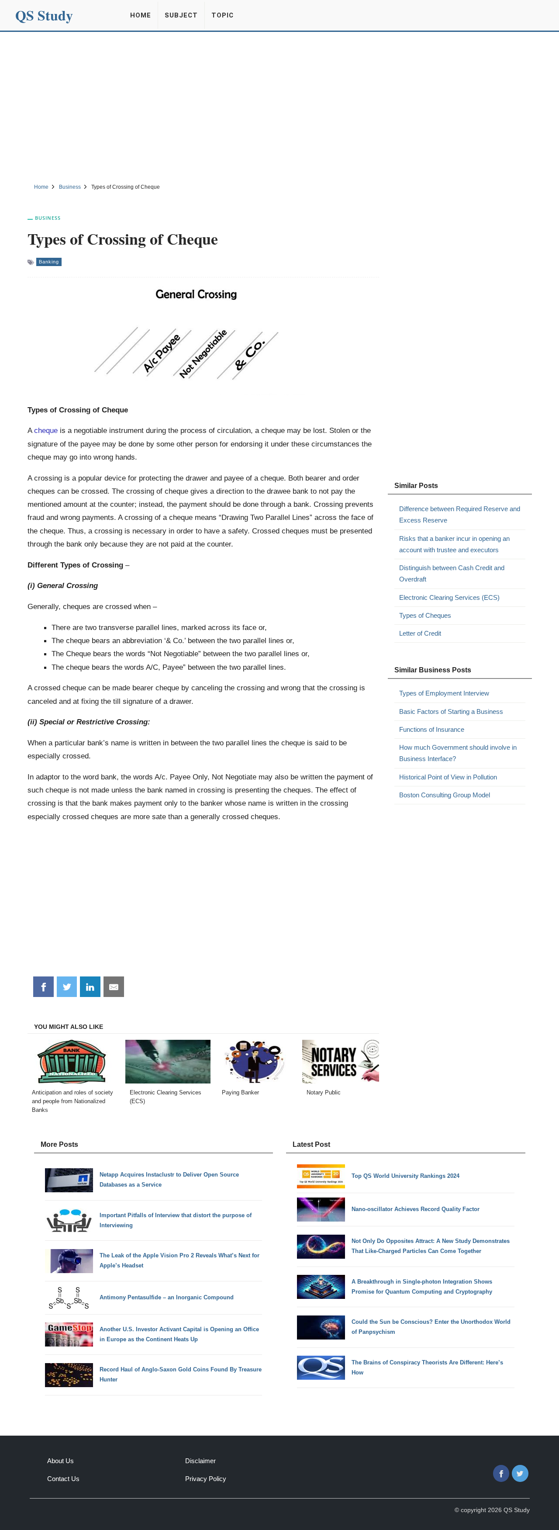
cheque (46, 430)
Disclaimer (200, 1460)
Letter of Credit (420, 633)
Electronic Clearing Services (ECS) (449, 597)
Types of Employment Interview (444, 693)
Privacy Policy (205, 1478)
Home (140, 15)
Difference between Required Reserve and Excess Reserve (459, 514)
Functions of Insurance (431, 729)
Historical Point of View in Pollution (448, 777)
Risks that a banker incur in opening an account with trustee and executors (454, 544)
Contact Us (63, 1478)
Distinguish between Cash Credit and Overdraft (451, 573)
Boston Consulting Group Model (444, 795)
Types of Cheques (425, 615)
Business (48, 218)
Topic (222, 15)
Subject (181, 15)
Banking (49, 261)
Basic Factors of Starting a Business (451, 711)
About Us (60, 1460)
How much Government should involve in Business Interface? (458, 753)
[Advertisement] (279, 106)
